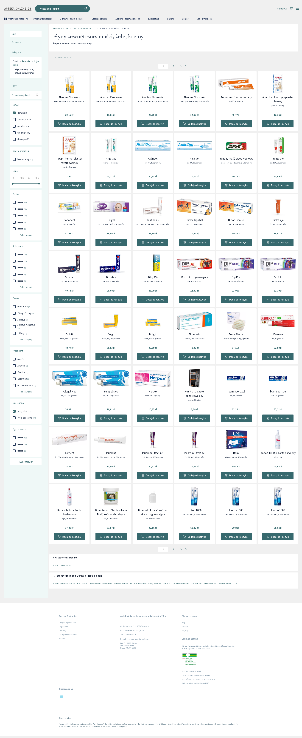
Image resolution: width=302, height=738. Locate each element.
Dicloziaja (278, 220)
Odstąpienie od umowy (68, 634)
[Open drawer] (297, 8)
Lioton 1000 (194, 510)
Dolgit (69, 334)
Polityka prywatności (67, 622)
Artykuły (185, 630)
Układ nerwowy (210, 584)
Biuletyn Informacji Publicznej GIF (195, 683)
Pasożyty (85, 584)
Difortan (69, 277)
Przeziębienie (95, 584)
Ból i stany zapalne (67, 584)
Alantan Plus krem (69, 97)
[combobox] (106, 8)
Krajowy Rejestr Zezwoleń (192, 671)
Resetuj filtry (26, 461)
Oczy (78, 584)
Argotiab (111, 158)
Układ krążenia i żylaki (180, 584)
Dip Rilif (236, 277)
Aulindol (152, 158)
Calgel (111, 220)
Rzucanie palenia (140, 584)
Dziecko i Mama (99, 18)
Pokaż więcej (26, 235)
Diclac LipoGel (194, 220)
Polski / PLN (281, 8)
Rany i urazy (107, 584)
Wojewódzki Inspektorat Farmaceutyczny (198, 679)
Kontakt (62, 638)
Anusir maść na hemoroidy (236, 97)
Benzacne (278, 158)
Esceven (278, 334)
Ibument (69, 453)
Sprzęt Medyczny (154, 584)
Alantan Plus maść (153, 97)
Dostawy (62, 630)
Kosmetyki (153, 18)
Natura (170, 18)
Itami (236, 453)
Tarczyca (166, 584)
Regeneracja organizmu (123, 584)
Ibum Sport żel (236, 391)
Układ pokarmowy (225, 584)
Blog (183, 622)
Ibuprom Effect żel (152, 453)
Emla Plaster (236, 334)
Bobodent (69, 220)
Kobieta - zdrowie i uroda (127, 18)
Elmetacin (194, 334)
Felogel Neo (69, 391)
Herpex (153, 391)
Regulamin (63, 626)
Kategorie (185, 626)
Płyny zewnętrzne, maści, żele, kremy (113, 28)
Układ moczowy (196, 584)
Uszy (235, 584)
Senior (185, 18)
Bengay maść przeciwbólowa (236, 158)
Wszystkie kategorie (18, 18)
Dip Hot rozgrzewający (194, 277)
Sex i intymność (204, 18)
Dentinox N (152, 220)
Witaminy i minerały (42, 18)
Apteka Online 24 (60, 28)
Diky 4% (153, 277)
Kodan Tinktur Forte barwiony (278, 453)
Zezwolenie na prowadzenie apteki (196, 675)
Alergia (56, 584)
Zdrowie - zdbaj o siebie (72, 18)
